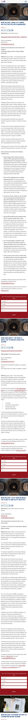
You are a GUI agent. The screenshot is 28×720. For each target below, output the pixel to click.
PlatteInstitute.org (5, 290)
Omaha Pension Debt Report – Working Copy (17, 37)
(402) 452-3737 (4, 515)
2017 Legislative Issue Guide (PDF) (15, 350)
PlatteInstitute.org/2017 (20, 390)
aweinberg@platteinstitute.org (7, 44)
